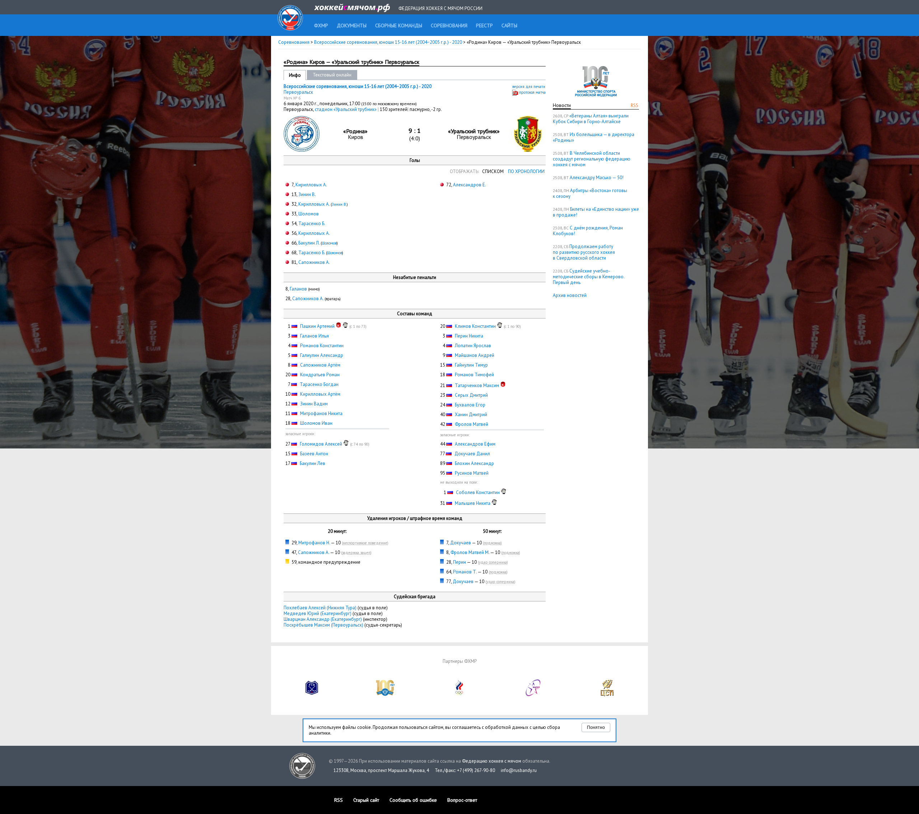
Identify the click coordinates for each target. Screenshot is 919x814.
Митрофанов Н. (314, 543)
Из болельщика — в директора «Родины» (593, 137)
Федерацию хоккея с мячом (491, 761)
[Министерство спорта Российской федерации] (385, 695)
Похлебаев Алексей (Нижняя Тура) (320, 608)
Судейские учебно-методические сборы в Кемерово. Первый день (588, 276)
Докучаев (460, 543)
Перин (459, 562)
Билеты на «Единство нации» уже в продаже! (596, 212)
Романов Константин (322, 346)
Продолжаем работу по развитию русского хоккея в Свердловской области (584, 252)
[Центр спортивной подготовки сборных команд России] (607, 695)
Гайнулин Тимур (471, 365)
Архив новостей (570, 295)
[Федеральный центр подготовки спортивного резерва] (533, 695)
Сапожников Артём (320, 365)
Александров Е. (469, 185)
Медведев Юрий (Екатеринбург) (317, 613)
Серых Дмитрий (471, 395)
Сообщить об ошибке (413, 800)
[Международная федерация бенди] (312, 695)
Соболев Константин (478, 492)
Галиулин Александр (321, 355)
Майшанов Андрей (474, 355)
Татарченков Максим (477, 385)
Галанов (298, 289)
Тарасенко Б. (311, 223)
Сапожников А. (314, 262)
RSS (634, 105)
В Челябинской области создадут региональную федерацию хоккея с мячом (591, 159)
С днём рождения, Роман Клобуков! (588, 231)
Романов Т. (465, 572)
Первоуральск (298, 92)
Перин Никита (469, 336)
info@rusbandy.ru (519, 770)
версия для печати (528, 86)
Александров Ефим (475, 444)
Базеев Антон (314, 454)
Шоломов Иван (316, 423)
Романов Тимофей (474, 375)
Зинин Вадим (314, 404)
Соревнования (293, 42)
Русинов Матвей (472, 473)
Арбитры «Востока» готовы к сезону (590, 193)
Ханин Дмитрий (471, 414)
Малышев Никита (472, 503)
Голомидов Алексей (321, 444)
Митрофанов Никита (321, 413)
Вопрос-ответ (462, 800)
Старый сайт (366, 800)
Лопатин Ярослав (473, 346)
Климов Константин (475, 326)
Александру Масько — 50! (597, 178)
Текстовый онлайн (332, 75)
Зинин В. (307, 194)
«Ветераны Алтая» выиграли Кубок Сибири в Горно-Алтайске (591, 119)
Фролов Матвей (471, 424)
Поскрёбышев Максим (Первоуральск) (323, 625)
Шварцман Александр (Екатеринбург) (323, 619)
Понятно (596, 727)
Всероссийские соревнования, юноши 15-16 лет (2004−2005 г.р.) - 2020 (388, 42)
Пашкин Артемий (317, 326)
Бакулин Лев (312, 463)
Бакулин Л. (308, 243)
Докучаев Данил (472, 454)
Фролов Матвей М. (470, 552)
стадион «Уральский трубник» (346, 109)
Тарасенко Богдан (319, 384)
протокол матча (532, 92)
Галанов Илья (314, 336)
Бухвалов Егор (470, 405)
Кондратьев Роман (320, 375)
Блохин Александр (474, 463)
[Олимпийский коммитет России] (459, 695)
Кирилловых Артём (320, 394)
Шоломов (308, 214)
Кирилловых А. (311, 185)
